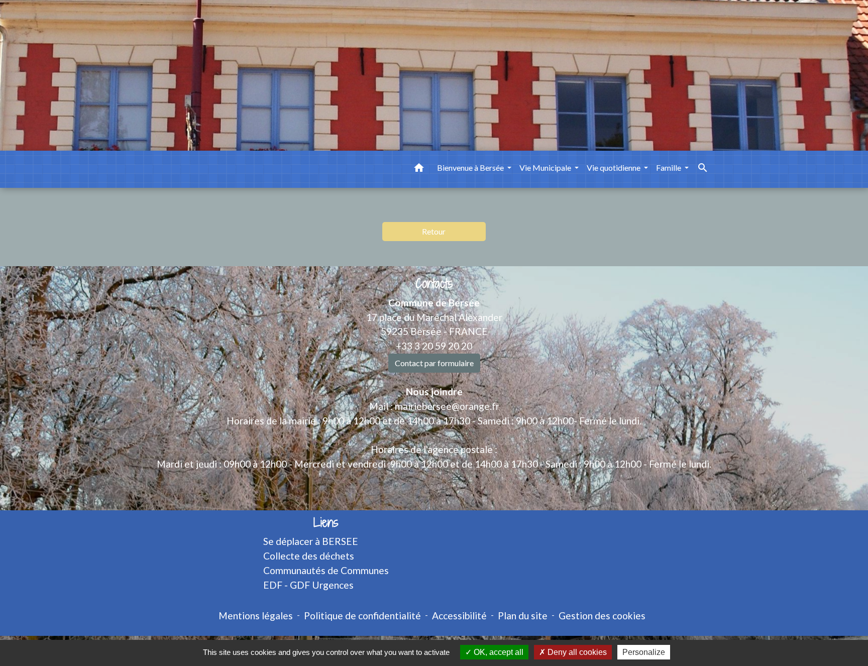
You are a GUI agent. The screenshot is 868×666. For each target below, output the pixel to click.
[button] (419, 169)
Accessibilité (459, 615)
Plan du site (523, 615)
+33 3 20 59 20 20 (434, 346)
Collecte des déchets (308, 556)
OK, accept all (497, 652)
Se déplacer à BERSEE (310, 541)
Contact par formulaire (434, 363)
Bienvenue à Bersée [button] (471, 167)
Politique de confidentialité (362, 615)
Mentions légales (256, 615)
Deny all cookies (576, 652)
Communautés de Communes (326, 570)
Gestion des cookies (602, 615)
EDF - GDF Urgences (308, 585)
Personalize (643, 652)
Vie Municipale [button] (546, 167)
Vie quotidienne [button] (614, 167)
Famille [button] (669, 167)
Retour (434, 231)
